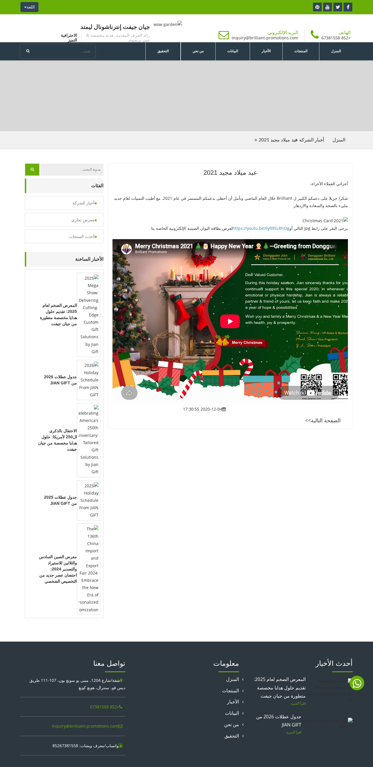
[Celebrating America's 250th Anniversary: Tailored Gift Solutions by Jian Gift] (88, 439)
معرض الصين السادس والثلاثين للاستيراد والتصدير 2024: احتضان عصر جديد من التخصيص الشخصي (58, 569)
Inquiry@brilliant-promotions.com (265, 38)
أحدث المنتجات (81, 236)
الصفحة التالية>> (323, 420)
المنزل (336, 51)
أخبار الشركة (299, 95)
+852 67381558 (336, 38)
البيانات (232, 51)
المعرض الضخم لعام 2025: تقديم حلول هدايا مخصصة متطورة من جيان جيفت (280, 687)
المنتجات (300, 51)
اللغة (31, 7)
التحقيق (163, 51)
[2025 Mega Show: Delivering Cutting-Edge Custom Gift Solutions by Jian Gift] (88, 314)
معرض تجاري (82, 220)
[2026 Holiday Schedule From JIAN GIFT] (88, 379)
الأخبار (266, 51)
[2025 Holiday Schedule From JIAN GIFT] (88, 499)
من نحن (198, 51)
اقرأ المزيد (298, 703)
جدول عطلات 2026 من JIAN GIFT (278, 720)
